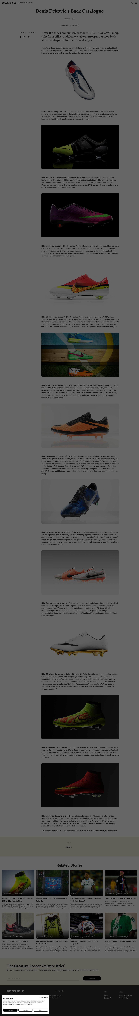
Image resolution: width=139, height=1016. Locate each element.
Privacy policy (44, 997)
